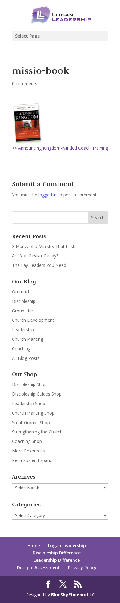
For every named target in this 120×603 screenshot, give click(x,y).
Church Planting (27, 339)
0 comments (24, 83)
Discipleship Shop (29, 384)
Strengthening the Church (37, 432)
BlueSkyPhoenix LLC (73, 594)
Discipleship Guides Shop (37, 394)
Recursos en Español (33, 460)
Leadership (23, 329)
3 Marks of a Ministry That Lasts (44, 246)
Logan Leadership (67, 546)
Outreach (21, 292)
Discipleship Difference (57, 553)
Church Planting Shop (33, 413)
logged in (47, 195)
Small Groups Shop (31, 422)
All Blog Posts (26, 358)
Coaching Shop (27, 441)
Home (33, 546)
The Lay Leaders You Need (39, 265)
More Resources (28, 451)
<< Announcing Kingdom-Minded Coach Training (60, 148)
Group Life (22, 311)
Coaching (21, 349)
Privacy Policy (82, 567)
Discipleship (23, 301)
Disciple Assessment (38, 567)
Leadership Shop (28, 403)
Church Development (33, 320)
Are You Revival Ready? (35, 256)
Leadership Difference (57, 560)
